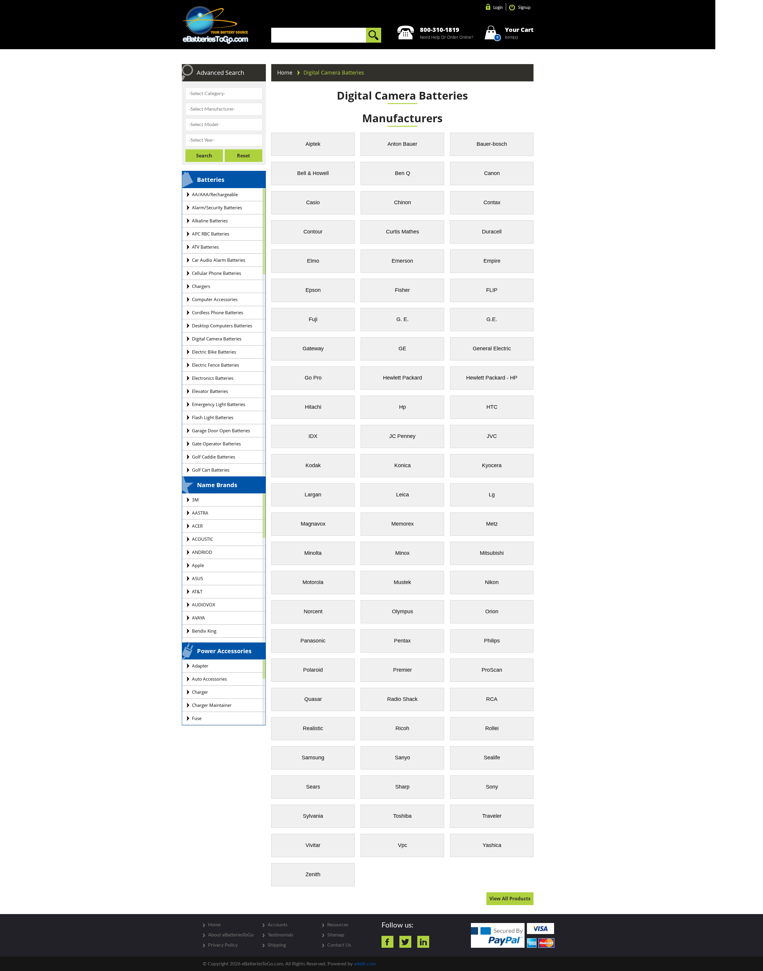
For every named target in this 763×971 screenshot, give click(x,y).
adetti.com (365, 963)
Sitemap (335, 935)
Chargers (201, 286)
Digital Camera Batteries (216, 339)
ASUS (197, 578)
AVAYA (198, 618)
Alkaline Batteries (210, 221)
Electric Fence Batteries (215, 365)
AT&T (197, 591)
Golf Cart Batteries (210, 470)
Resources (337, 924)
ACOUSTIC (202, 539)
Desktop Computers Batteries (222, 326)
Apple (198, 565)
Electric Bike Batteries (214, 352)
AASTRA (200, 513)
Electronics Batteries (212, 378)
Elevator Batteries (210, 391)
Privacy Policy (223, 945)
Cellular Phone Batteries (216, 273)
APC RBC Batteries (210, 234)
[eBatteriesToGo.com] (215, 25)
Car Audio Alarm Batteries (218, 260)
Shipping (277, 945)
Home (285, 72)
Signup (524, 8)
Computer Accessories (215, 299)
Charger (200, 692)
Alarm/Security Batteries (217, 207)
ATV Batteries (205, 247)
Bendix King (204, 631)
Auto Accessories (209, 679)
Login (498, 8)
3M (195, 500)
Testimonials (280, 935)
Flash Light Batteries (212, 417)
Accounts (278, 924)
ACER (197, 526)
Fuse (196, 718)
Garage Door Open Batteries (221, 430)
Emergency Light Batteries (218, 404)
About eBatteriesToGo (231, 935)
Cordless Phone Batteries (217, 312)
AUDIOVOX (203, 605)
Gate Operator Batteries (216, 444)
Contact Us (339, 945)
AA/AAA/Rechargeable (215, 194)
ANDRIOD (202, 552)
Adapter (200, 666)
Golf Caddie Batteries (213, 457)
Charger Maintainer (212, 705)
